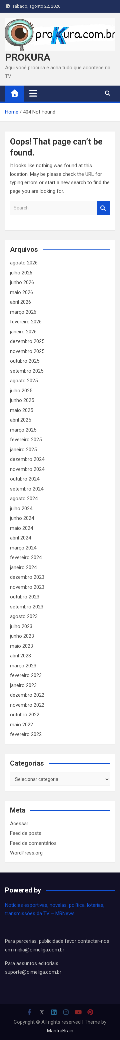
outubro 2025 (24, 361)
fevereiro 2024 (26, 557)
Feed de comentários (33, 843)
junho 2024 (22, 518)
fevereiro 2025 (26, 440)
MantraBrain (60, 1031)
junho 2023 (22, 636)
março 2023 (23, 666)
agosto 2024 (24, 499)
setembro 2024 (26, 489)
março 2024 (23, 548)
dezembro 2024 (27, 459)
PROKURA (27, 57)
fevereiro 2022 (26, 734)
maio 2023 (21, 646)
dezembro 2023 (27, 577)
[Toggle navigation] (33, 93)
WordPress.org (26, 853)
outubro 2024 (24, 479)
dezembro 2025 (27, 341)
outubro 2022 (24, 715)
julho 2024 (21, 509)
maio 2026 (21, 292)
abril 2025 (20, 420)
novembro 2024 (27, 469)
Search (103, 208)
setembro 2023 (26, 607)
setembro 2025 (26, 371)
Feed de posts (25, 833)
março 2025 (23, 430)
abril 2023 (20, 656)
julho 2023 (21, 626)
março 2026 (23, 312)
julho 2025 (21, 391)
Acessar (19, 824)
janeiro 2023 (23, 685)
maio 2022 (21, 725)
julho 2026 (21, 273)
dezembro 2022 (27, 695)
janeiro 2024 (23, 567)
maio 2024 (21, 528)
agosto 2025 (24, 381)
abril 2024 (20, 538)
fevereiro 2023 (26, 675)
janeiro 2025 (23, 450)
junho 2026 (22, 282)
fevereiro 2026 (26, 322)
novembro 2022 (27, 705)
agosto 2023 (24, 616)
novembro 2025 (27, 351)
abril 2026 (20, 302)
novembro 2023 (27, 587)
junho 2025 (22, 400)
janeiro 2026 (23, 332)
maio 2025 (21, 410)
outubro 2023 (24, 597)
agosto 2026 (24, 263)
